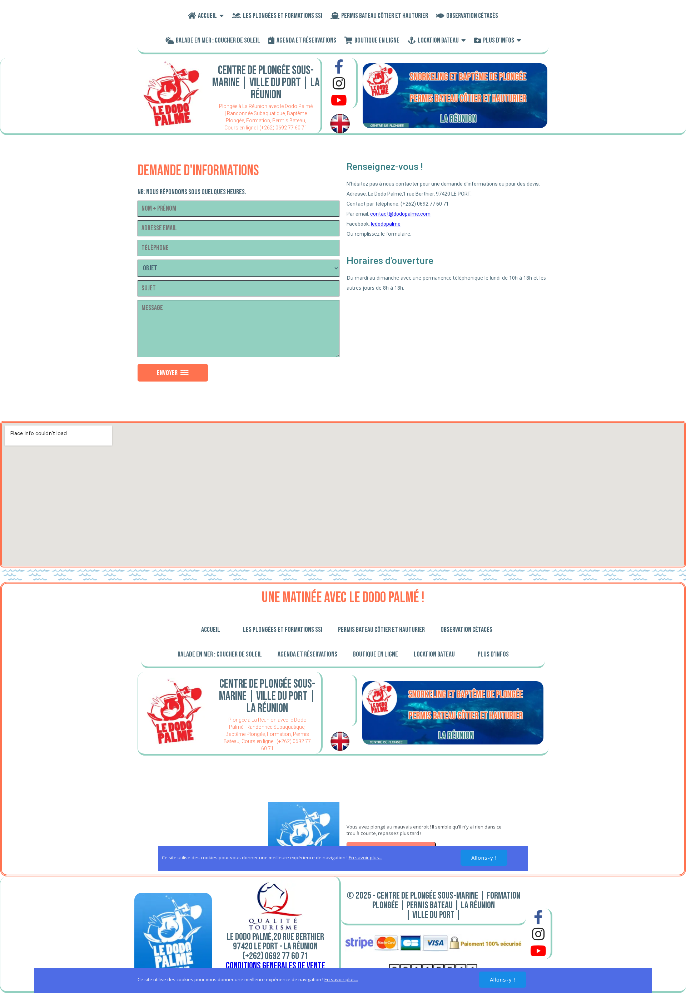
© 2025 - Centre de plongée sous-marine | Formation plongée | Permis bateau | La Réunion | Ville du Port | (433, 905)
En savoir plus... (341, 979)
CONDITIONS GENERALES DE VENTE (275, 966)
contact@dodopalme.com (400, 214)
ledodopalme (386, 224)
